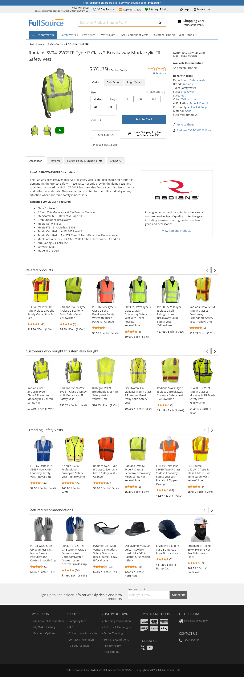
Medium (98, 99)
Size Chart (156, 91)
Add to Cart (144, 119)
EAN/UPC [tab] (115, 160)
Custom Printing (164, 35)
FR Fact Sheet (185, 124)
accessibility (111, 652)
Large (113, 99)
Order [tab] (95, 82)
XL (127, 99)
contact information (81, 639)
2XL (141, 99)
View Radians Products (176, 230)
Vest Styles (89, 35)
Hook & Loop (199, 107)
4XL (96, 107)
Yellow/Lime (189, 99)
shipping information (117, 621)
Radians (187, 84)
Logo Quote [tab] (134, 82)
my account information (48, 621)
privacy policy (112, 645)
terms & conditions (116, 639)
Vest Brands (186, 35)
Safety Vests (69, 35)
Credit (132, 9)
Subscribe (179, 595)
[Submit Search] (160, 22)
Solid (188, 111)
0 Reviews (159, 73)
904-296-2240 (80, 8)
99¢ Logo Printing (158, 9)
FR (182, 95)
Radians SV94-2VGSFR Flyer (194, 130)
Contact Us (188, 633)
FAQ (71, 627)
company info (77, 621)
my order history (44, 627)
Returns (105, 9)
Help (186, 9)
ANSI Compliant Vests (134, 35)
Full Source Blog (78, 645)
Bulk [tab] (113, 82)
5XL (110, 107)
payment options (44, 633)
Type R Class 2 (199, 103)
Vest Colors (108, 35)
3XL (154, 99)
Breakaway (187, 91)
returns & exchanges (117, 627)
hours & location (83, 633)
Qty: (93, 119)
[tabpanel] (128, 120)
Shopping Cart (193, 21)
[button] (207, 270)
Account (203, 9)
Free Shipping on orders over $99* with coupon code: (122, 2)
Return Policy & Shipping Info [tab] (84, 160)
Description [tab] (35, 160)
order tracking (113, 633)
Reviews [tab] (55, 160)
